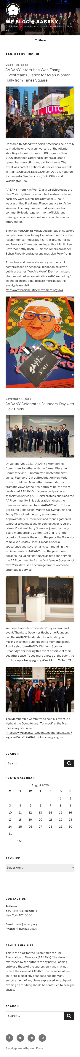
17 (10, 819)
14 (50, 812)
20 (40, 819)
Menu (42, 40)
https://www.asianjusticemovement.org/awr (34, 290)
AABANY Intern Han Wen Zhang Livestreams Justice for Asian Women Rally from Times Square (38, 75)
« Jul (19, 840)
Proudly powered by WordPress (24, 1048)
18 (20, 819)
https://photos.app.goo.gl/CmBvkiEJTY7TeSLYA (40, 660)
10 (10, 812)
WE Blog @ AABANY (32, 21)
